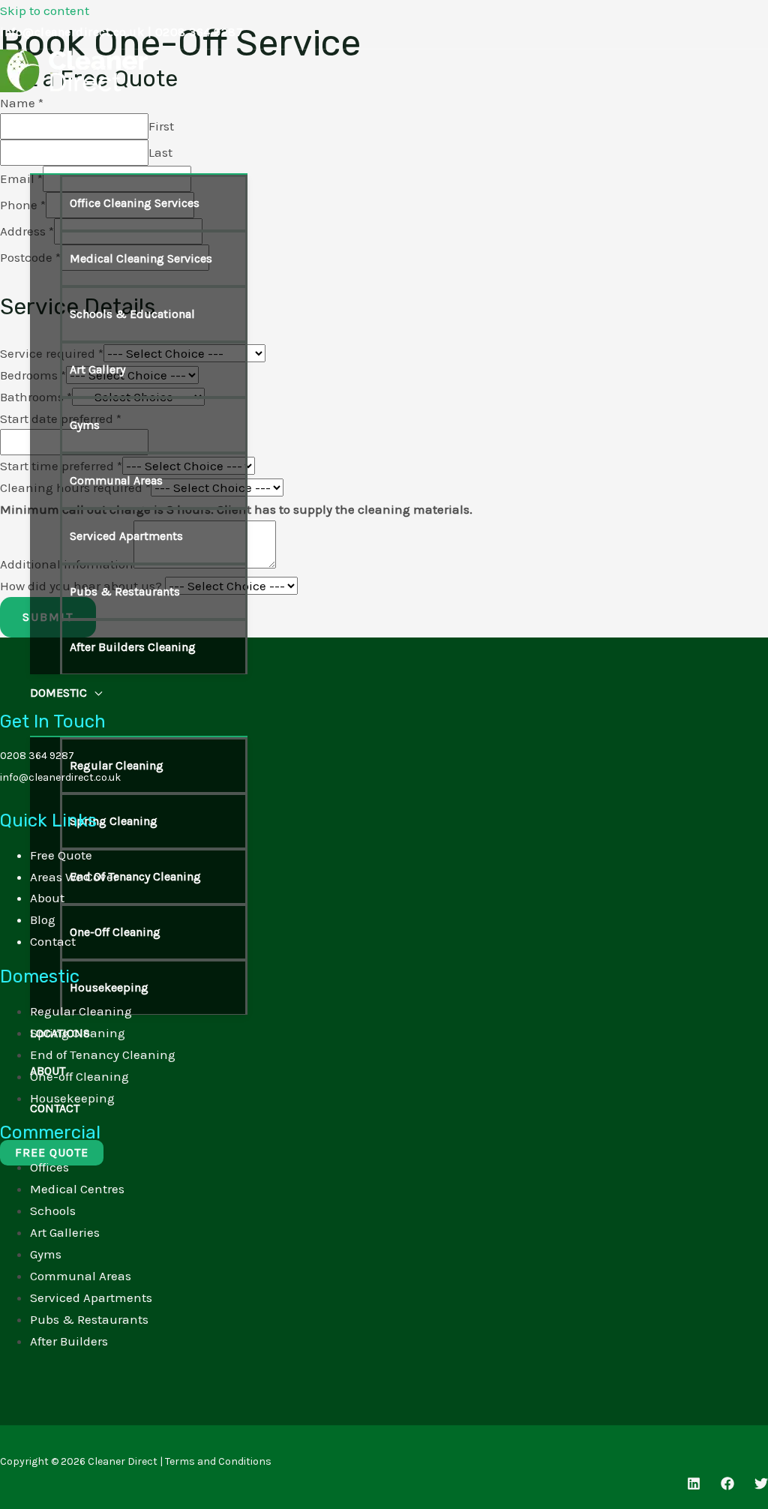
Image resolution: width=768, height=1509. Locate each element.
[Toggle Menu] (139, 161)
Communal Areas (80, 1275)
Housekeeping (72, 1098)
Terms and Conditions (218, 1461)
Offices (49, 1167)
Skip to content (44, 10)
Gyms (46, 1254)
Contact (53, 941)
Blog (43, 919)
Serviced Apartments (91, 1297)
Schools (53, 1210)
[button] (111, 130)
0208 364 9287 (199, 32)
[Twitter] (761, 1485)
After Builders (69, 1341)
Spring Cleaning (77, 1032)
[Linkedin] (693, 1485)
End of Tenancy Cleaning (103, 1054)
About (47, 897)
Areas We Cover (74, 876)
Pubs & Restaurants (89, 1319)
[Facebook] (727, 1485)
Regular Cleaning (81, 1011)
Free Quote (61, 855)
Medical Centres (77, 1188)
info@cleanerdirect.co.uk (72, 32)
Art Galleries (65, 1232)
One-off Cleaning (79, 1076)
